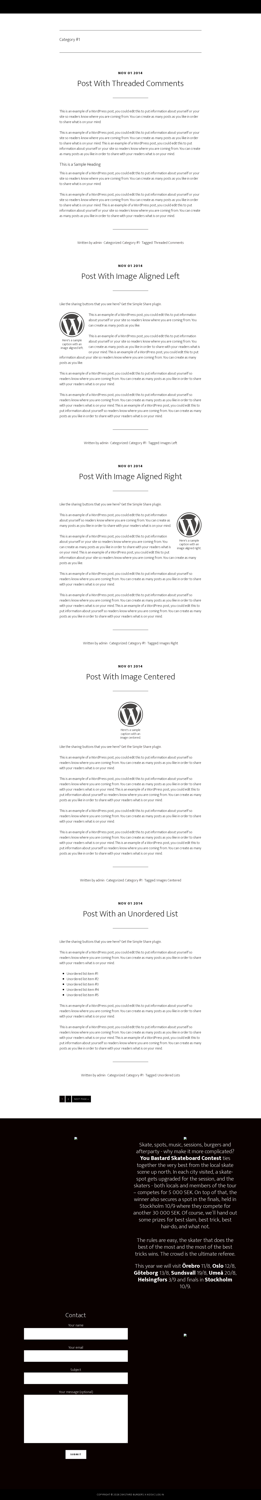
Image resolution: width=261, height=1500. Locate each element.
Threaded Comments (169, 243)
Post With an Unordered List (130, 914)
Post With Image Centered (130, 677)
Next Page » (81, 1099)
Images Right (168, 643)
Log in (160, 1495)
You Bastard (56, 7)
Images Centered (168, 880)
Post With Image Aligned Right (130, 477)
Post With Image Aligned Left (130, 276)
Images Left (168, 443)
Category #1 (131, 243)
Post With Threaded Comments (130, 83)
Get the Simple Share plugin (141, 304)
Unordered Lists (168, 1075)
